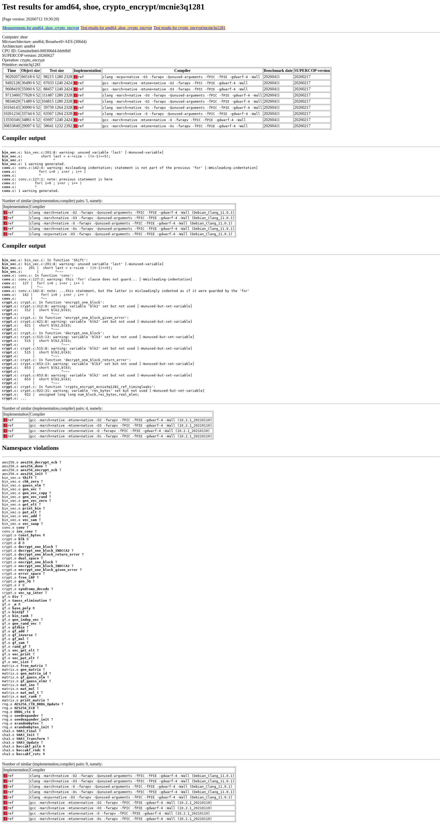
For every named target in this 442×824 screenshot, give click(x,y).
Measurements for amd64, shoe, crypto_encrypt (40, 28)
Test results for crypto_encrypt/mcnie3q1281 (189, 28)
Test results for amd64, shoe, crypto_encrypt (116, 28)
